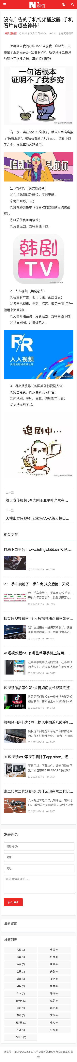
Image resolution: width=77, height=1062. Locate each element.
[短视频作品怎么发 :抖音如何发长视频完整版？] (15, 702)
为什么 (20, 1037)
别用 (54, 957)
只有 (54, 1030)
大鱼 (21, 949)
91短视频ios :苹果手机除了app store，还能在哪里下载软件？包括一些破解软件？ (38, 757)
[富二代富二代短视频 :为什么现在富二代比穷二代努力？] (15, 806)
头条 (54, 971)
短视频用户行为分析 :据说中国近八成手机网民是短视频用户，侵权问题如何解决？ (38, 722)
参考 (21, 1015)
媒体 (54, 986)
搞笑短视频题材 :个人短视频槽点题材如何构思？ (38, 619)
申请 (54, 949)
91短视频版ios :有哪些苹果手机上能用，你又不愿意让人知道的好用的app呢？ (38, 653)
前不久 (20, 1000)
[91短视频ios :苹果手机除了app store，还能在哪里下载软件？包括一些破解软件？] (15, 771)
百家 (21, 964)
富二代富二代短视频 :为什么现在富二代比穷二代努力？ (38, 791)
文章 (54, 1015)
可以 (21, 986)
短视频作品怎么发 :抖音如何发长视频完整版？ (38, 688)
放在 (21, 979)
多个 (54, 979)
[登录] (63, 4)
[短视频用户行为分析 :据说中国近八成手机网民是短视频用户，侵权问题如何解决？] (15, 737)
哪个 (54, 1008)
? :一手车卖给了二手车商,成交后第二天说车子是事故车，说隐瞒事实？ (38, 584)
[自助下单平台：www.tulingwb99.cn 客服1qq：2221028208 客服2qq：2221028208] (15, 564)
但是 (54, 1000)
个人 (21, 993)
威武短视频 (11, 33)
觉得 (21, 1008)
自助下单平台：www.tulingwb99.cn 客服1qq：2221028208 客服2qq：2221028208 (38, 550)
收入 (54, 1022)
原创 (54, 964)
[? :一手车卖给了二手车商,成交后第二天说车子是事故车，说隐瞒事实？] (15, 598)
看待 (54, 993)
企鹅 (21, 971)
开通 (21, 1030)
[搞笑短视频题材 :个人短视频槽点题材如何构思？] (15, 633)
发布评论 (13, 902)
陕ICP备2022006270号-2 (27, 1052)
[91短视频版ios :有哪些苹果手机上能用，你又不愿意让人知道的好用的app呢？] (15, 668)
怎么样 (20, 1022)
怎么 (21, 957)
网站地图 (48, 1052)
